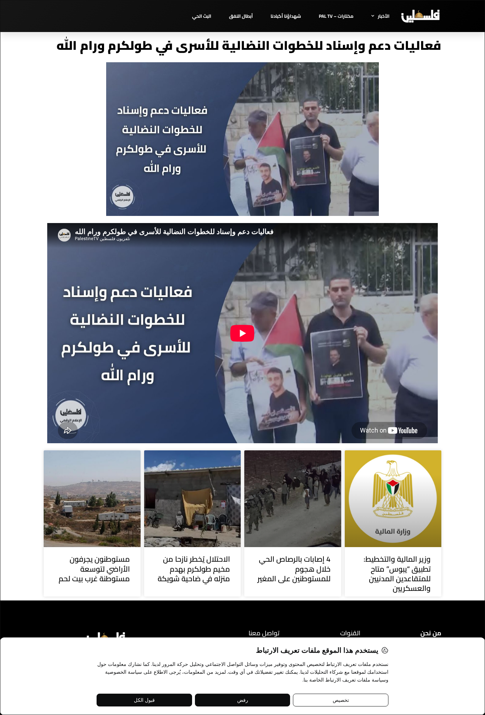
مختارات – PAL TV (336, 16)
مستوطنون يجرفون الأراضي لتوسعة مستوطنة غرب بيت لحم (94, 569)
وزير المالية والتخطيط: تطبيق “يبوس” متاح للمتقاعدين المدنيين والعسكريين (397, 573)
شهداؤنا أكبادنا (286, 16)
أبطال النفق (241, 16)
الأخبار (383, 16)
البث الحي (201, 16)
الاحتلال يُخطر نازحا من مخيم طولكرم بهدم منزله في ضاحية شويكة (194, 569)
